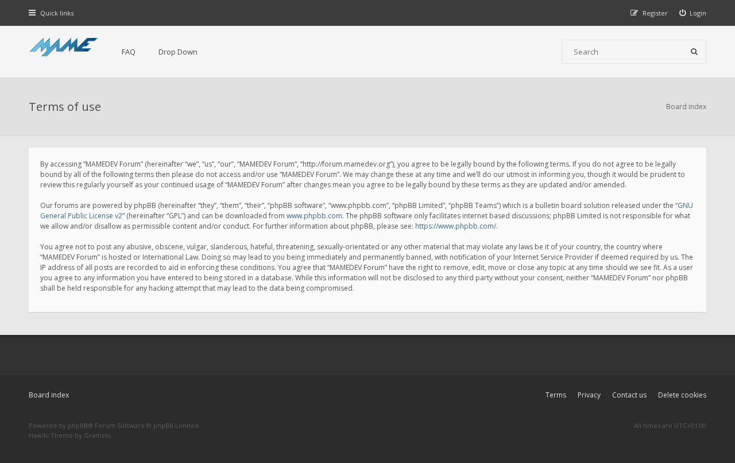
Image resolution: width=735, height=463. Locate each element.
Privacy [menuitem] (589, 395)
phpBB (78, 425)
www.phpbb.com (314, 216)
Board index (49, 395)
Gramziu (97, 435)
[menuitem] (693, 13)
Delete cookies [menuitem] (682, 395)
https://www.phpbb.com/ (455, 226)
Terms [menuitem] (556, 395)
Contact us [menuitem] (629, 395)
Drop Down (178, 52)
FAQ (129, 52)
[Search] (694, 51)
